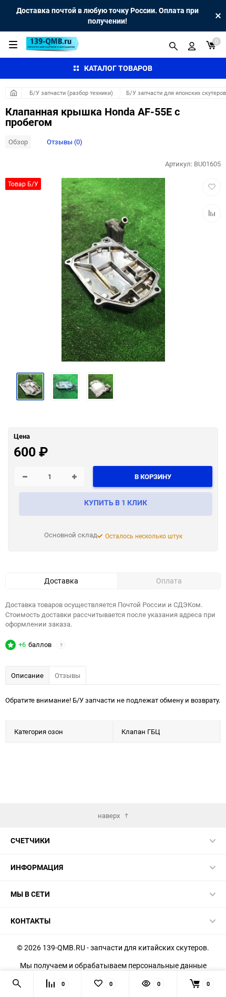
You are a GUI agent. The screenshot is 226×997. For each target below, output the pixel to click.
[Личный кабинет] (192, 44)
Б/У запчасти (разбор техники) (71, 93)
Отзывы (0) (65, 141)
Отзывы (67, 675)
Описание (27, 675)
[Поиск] (173, 44)
